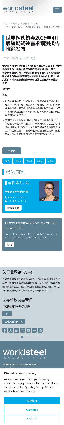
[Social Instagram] (22, 329)
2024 (29, 160)
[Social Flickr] (34, 329)
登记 (9, 244)
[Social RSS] (40, 329)
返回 (13, 150)
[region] (32, 396)
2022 (50, 160)
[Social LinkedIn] (16, 329)
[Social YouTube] (28, 329)
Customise (32, 409)
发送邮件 (14, 207)
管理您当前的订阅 (14, 321)
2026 (7, 160)
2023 (40, 160)
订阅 (7, 313)
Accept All (32, 400)
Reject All (32, 418)
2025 (18, 160)
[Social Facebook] (5, 329)
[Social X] (10, 329)
